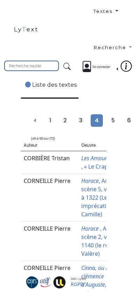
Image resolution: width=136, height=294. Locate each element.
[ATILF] (46, 282)
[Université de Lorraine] (59, 282)
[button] (112, 13)
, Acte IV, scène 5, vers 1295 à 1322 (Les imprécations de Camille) (105, 197)
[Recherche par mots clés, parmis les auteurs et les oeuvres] (67, 67)
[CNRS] (32, 282)
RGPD (77, 284)
